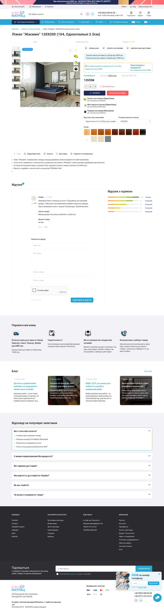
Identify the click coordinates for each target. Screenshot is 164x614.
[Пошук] (81, 14)
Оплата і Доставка (126, 530)
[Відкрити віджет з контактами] (157, 598)
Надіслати (153, 583)
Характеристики (82, 42)
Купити (96, 93)
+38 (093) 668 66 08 (90, 530)
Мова (124, 7)
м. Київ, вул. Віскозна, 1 (91, 520)
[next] (18, 48)
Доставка (63, 154)
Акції (138, 22)
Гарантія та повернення (83, 154)
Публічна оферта (125, 543)
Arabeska (15, 530)
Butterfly (15, 536)
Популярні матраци (120, 22)
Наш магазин (19, 7)
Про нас (122, 520)
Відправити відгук (82, 300)
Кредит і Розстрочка (126, 533)
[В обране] (75, 50)
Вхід (134, 7)
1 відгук (148, 197)
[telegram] (92, 14)
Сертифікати (123, 527)
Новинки (152, 22)
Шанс (14, 533)
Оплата (50, 154)
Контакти (122, 523)
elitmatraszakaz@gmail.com (93, 523)
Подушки (51, 533)
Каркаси (51, 536)
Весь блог (148, 371)
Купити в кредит (117, 93)
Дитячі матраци (67, 22)
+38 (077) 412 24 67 (90, 527)
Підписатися (144, 569)
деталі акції (142, 587)
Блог (120, 549)
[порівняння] (70, 50)
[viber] (87, 14)
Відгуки (50, 7)
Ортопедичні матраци (26, 22)
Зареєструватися (145, 7)
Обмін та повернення (126, 536)
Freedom (15, 523)
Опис (35, 42)
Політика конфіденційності (129, 540)
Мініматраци (49, 22)
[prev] (14, 48)
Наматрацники (53, 530)
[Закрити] (159, 574)
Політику (72, 574)
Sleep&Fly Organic (18, 527)
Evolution (15, 520)
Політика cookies (125, 546)
